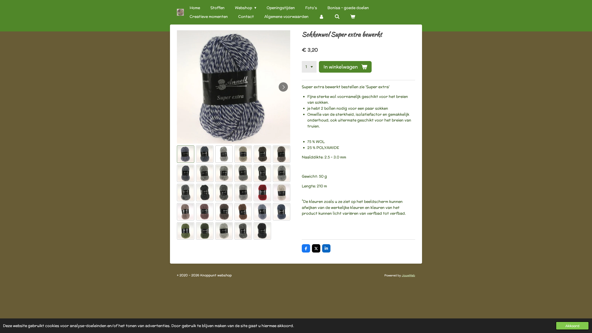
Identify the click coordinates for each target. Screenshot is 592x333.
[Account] (321, 16)
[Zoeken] (337, 16)
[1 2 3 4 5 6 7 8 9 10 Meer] (309, 67)
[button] (185, 154)
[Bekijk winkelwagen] (352, 16)
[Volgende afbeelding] (283, 87)
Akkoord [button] (572, 325)
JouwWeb (408, 275)
